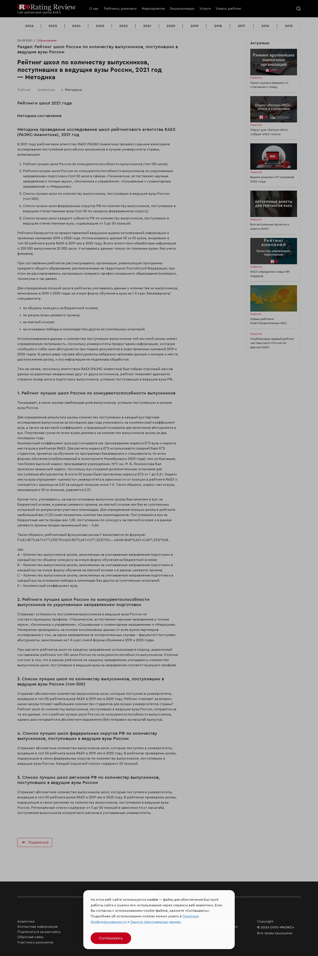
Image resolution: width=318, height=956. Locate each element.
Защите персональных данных (155, 922)
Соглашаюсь (111, 938)
